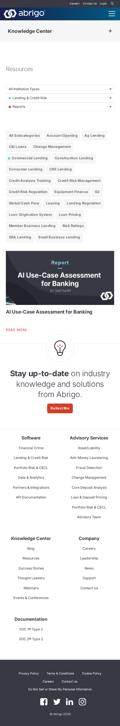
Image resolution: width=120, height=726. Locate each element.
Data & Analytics (31, 477)
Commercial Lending (30, 158)
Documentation (31, 619)
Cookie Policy (91, 673)
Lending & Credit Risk (31, 458)
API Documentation (31, 497)
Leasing (53, 203)
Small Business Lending (59, 237)
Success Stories (31, 568)
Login (103, 3)
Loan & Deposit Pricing (89, 497)
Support (89, 578)
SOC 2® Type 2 (31, 639)
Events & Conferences (31, 598)
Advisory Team (89, 517)
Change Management (52, 147)
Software (30, 438)
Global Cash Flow (24, 203)
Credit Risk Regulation (28, 192)
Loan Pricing (70, 214)
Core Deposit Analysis (89, 487)
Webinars (31, 588)
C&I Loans (18, 147)
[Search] (112, 4)
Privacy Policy (29, 673)
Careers (75, 3)
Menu (112, 13)
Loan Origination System (30, 214)
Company (89, 538)
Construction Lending (74, 158)
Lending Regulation (84, 203)
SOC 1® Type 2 (31, 629)
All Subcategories (24, 135)
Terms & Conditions (60, 673)
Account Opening (62, 135)
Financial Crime (31, 448)
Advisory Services (89, 438)
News (89, 568)
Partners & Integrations (31, 487)
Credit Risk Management (79, 181)
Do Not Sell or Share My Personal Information (60, 689)
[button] (60, 689)
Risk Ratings (73, 226)
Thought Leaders (31, 578)
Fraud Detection (89, 468)
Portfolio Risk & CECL (31, 468)
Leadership (89, 558)
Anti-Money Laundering (89, 458)
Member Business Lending (32, 226)
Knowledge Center (30, 31)
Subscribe (60, 408)
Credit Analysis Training (30, 181)
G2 (97, 192)
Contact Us (90, 3)
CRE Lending (60, 169)
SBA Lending (20, 237)
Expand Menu (110, 31)
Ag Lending (94, 135)
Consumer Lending (26, 169)
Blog (31, 548)
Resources (31, 558)
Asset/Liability (89, 448)
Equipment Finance (71, 192)
